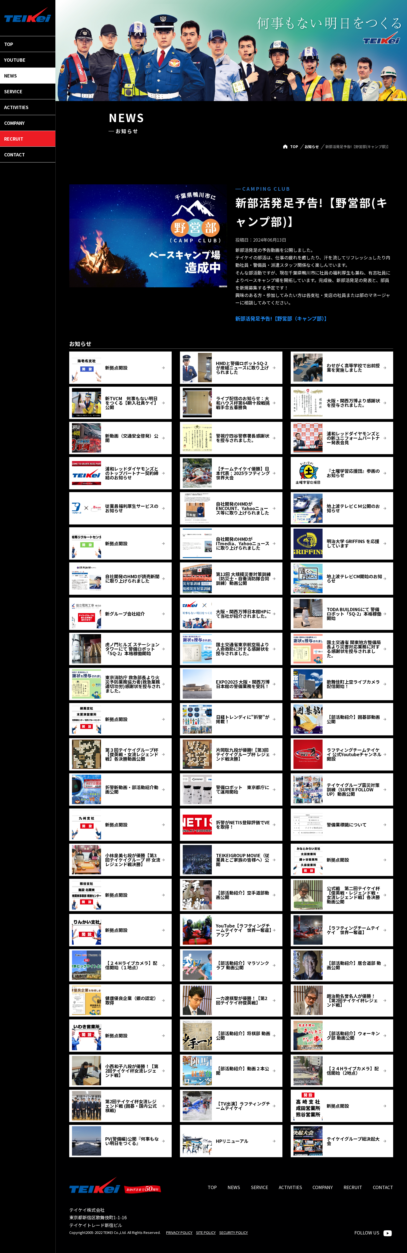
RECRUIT (353, 1187)
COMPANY (323, 1187)
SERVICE (259, 1187)
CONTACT (383, 1187)
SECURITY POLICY (233, 1232)
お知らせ (312, 146)
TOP (294, 146)
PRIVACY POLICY (179, 1232)
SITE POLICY (206, 1232)
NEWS (234, 1187)
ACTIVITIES (290, 1187)
